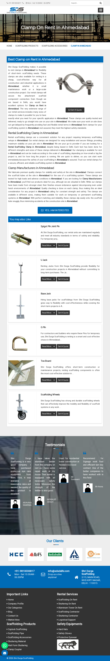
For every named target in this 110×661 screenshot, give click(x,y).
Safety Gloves (65, 633)
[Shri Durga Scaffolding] (17, 10)
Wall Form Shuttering (18, 645)
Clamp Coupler (15, 649)
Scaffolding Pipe (16, 633)
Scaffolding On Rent (67, 599)
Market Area (13, 620)
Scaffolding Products (26, 46)
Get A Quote (76, 110)
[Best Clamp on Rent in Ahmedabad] (75, 85)
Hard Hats (63, 629)
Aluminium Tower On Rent (70, 607)
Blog (10, 611)
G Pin (43, 327)
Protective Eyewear (67, 637)
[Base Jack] (21, 306)
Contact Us (13, 615)
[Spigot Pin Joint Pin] (21, 238)
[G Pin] (21, 339)
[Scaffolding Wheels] (21, 407)
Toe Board (46, 361)
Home (9, 46)
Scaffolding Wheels (50, 394)
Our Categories (15, 607)
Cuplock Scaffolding (17, 629)
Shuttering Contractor (68, 615)
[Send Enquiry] (4, 653)
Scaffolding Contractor (68, 611)
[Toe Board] (21, 373)
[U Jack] (21, 272)
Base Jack (46, 293)
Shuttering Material (17, 641)
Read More (47, 245)
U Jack (44, 260)
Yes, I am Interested (56, 210)
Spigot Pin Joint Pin (50, 226)
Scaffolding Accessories (54, 46)
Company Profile (16, 603)
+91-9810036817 (14, 3)
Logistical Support (67, 620)
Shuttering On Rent (67, 603)
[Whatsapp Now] (4, 645)
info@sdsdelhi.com (58, 571)
